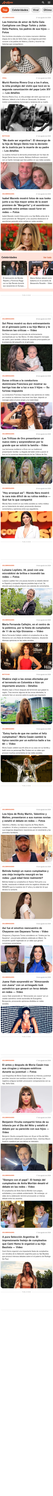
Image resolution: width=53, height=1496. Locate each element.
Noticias (6, 136)
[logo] (7, 2)
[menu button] (49, 2)
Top (5, 10)
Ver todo (47, 257)
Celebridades (20, 10)
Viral (36, 10)
